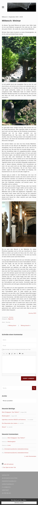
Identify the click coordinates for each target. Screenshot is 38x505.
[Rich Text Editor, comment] (19, 364)
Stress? (4, 427)
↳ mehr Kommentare (30, 456)
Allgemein (11, 319)
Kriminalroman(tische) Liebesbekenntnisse (16, 449)
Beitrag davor (12, 325)
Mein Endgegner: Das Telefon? (10, 412)
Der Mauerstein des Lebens (9, 423)
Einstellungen (19, 502)
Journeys (11, 317)
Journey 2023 (32, 313)
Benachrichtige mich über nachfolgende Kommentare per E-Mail (16, 349)
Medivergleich (6, 416)
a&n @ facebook (8, 464)
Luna (9, 445)
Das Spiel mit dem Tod (9, 467)
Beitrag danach (25, 325)
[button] (4, 354)
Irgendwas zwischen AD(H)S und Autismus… (14, 419)
